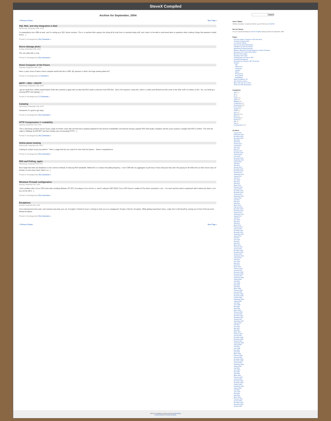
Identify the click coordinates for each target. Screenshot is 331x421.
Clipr (236, 64)
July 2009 (237, 281)
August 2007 (238, 323)
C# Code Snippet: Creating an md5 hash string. (248, 39)
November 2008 (238, 295)
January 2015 (238, 167)
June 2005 (237, 370)
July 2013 (237, 199)
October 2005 (238, 362)
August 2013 (238, 198)
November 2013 (238, 192)
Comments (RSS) (171, 415)
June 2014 (237, 180)
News (235, 116)
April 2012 (237, 223)
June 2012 (237, 219)
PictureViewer (239, 75)
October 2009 (238, 276)
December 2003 (238, 402)
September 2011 (239, 234)
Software (236, 63)
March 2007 (237, 332)
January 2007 (238, 335)
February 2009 (238, 290)
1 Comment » (44, 76)
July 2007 (237, 324)
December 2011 (238, 230)
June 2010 (237, 261)
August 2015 (238, 161)
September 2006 (239, 343)
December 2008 (238, 294)
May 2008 (237, 306)
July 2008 (237, 303)
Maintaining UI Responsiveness (243, 48)
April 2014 (237, 183)
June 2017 (237, 147)
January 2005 (238, 379)
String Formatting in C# (240, 79)
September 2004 (239, 386)
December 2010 (238, 250)
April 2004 (237, 395)
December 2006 (238, 337)
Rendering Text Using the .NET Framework (246, 61)
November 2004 (238, 382)
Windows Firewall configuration (35, 182)
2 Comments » (44, 97)
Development (238, 105)
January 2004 (238, 400)
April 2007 (237, 330)
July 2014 (237, 178)
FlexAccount (238, 66)
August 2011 (237, 236)
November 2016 (238, 152)
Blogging (236, 101)
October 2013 (238, 194)
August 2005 (238, 366)
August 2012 (238, 216)
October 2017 (238, 143)
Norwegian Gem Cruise (240, 55)
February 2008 (238, 312)
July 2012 (237, 218)
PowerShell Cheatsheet (241, 59)
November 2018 (238, 138)
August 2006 (238, 344)
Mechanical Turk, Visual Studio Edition (245, 52)
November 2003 (238, 404)
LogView (237, 70)
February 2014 (238, 187)
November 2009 (238, 274)
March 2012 (237, 225)
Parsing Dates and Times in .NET (244, 57)
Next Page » (212, 20)
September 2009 (239, 277)
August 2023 (238, 132)
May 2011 (237, 241)
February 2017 (238, 151)
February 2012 (238, 227)
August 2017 (238, 145)
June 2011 (237, 239)
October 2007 (238, 319)
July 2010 (237, 259)
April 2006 (237, 352)
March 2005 (237, 375)
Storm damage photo (30, 46)
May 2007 (237, 328)
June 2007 (237, 326)
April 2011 (237, 243)
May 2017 (237, 149)
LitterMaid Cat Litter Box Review (243, 46)
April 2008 (237, 308)
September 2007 (239, 321)
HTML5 (236, 110)
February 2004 (238, 399)
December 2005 (238, 359)
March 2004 (237, 397)
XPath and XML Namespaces (242, 84)
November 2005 (238, 361)
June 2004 (237, 391)
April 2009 (237, 286)
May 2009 (237, 285)
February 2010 (238, 268)
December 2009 (238, 272)
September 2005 (239, 364)
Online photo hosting (30, 143)
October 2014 (238, 172)
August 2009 (238, 279)
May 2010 (237, 263)
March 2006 (237, 353)
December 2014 (238, 169)
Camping (23, 104)
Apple (235, 99)
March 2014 (237, 185)
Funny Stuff (237, 107)
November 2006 (238, 339)
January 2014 (238, 189)
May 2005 (237, 371)
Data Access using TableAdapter (243, 45)
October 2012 (238, 212)
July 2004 (237, 390)
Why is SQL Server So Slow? (242, 83)
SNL (235, 121)
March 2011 (237, 245)
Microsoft (236, 114)
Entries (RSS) (159, 415)
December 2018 (238, 136)
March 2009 (237, 288)
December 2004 (238, 381)
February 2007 (238, 333)
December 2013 (238, 190)
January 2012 (238, 228)
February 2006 (238, 355)
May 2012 (237, 221)
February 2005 (238, 377)
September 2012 (239, 214)
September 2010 (239, 256)
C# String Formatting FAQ (241, 41)
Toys (235, 123)
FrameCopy (238, 68)
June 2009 (237, 283)
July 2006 (237, 346)
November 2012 (238, 210)
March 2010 (237, 266)
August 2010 (238, 257)
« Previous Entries (26, 20)
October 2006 (238, 341)
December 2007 (238, 315)
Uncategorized (238, 125)
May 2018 (237, 140)
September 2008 (239, 299)
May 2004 (237, 393)
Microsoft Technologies (240, 54)
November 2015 (238, 158)
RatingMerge (239, 77)
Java (235, 112)
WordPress (177, 413)
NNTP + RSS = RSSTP (30, 83)
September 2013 (239, 196)
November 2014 (238, 171)
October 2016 (238, 154)
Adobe (236, 98)
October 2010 (238, 254)
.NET (235, 92)
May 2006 (237, 350)
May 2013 (237, 201)
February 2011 (238, 247)
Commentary (237, 103)
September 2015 (239, 160)
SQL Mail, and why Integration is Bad (38, 26)
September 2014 (239, 174)
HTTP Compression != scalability (36, 122)
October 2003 (238, 406)
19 (234, 94)
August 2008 (238, 301)
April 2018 (237, 142)
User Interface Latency (240, 81)
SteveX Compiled (165, 6)
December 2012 (238, 209)
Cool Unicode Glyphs (240, 43)
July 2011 (236, 238)
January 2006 (238, 357)
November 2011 (238, 232)
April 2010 (237, 265)
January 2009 (238, 292)
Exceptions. (25, 203)
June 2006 (237, 348)
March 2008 (237, 310)
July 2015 (237, 163)
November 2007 (238, 317)
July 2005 (237, 368)
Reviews (236, 119)
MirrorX (237, 72)
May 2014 (237, 181)
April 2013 (237, 203)
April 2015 (237, 165)
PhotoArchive (239, 73)
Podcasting (237, 117)
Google (236, 108)
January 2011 (238, 248)
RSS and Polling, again (31, 161)
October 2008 (238, 297)
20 (234, 96)
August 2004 (238, 388)
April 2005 (237, 373)
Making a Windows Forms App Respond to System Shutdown (252, 50)
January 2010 (238, 270)
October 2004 (238, 384)
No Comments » (45, 39)
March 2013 (237, 205)
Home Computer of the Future (34, 65)
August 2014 (238, 176)
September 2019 (239, 134)
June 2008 (237, 304)
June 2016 (237, 156)
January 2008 (238, 314)
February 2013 (238, 207)
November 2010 (238, 252)
